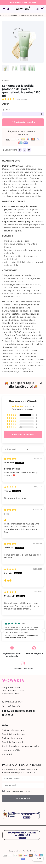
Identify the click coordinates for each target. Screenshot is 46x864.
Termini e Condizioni (12, 742)
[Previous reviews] (2, 630)
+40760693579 (11, 706)
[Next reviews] (43, 630)
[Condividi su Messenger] (29, 150)
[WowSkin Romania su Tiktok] (12, 715)
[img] (10, 459)
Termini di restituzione (13, 734)
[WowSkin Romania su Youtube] (9, 715)
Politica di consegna (12, 738)
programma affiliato (12, 750)
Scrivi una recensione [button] (23, 434)
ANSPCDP (7, 754)
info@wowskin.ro (12, 702)
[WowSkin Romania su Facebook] (3, 715)
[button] (8, 99)
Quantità (6, 109)
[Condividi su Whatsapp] (24, 150)
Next (41, 41)
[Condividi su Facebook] (20, 150)
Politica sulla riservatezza (14, 730)
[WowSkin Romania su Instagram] (6, 715)
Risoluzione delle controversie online (20, 746)
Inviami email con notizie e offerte (19, 791)
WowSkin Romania (30, 851)
